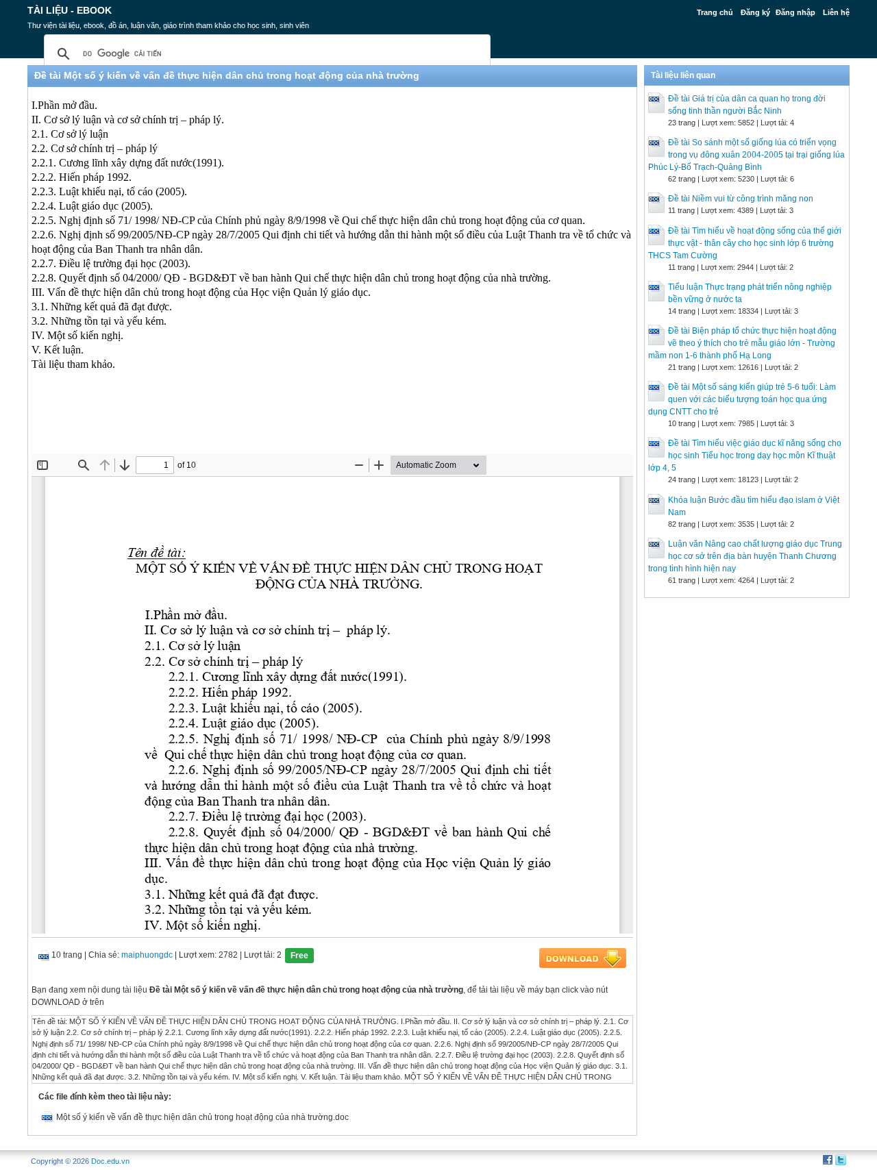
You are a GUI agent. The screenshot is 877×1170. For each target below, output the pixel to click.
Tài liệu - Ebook (69, 10)
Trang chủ (715, 12)
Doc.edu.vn (110, 1161)
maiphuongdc (147, 955)
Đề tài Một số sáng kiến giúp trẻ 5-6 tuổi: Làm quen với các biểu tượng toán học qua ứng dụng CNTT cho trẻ (742, 399)
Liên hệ (836, 12)
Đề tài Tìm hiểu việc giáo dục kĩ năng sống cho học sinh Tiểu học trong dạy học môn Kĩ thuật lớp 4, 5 (744, 455)
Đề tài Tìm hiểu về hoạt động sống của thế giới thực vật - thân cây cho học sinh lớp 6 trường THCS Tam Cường (744, 243)
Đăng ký (755, 12)
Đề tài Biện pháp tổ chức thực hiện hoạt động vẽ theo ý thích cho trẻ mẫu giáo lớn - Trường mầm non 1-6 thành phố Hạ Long (742, 343)
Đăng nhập (795, 12)
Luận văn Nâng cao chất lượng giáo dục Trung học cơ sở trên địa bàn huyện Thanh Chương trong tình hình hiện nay (745, 556)
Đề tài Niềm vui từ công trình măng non (740, 198)
